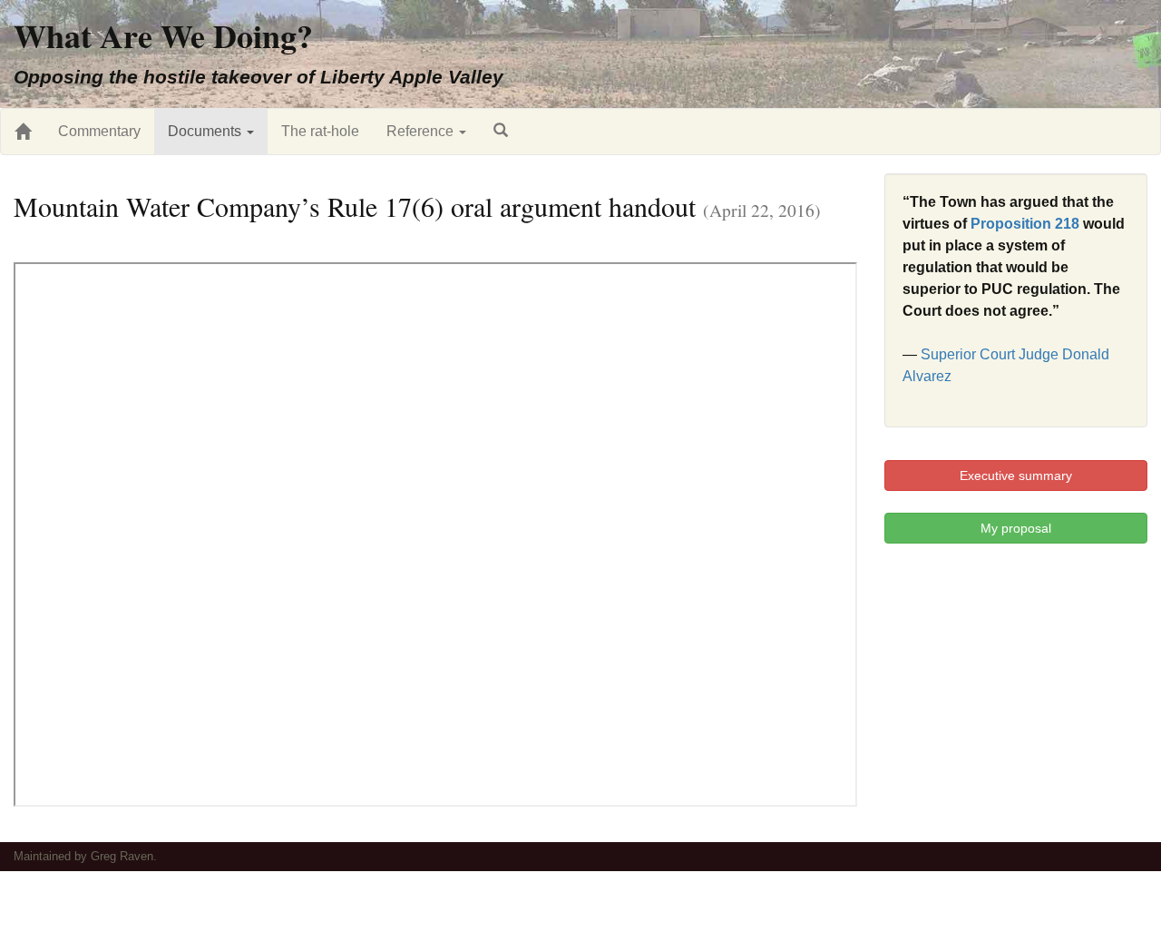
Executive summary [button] (1016, 475)
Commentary (99, 131)
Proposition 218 (1025, 223)
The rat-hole (320, 131)
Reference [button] (421, 131)
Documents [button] (206, 131)
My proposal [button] (1016, 528)
